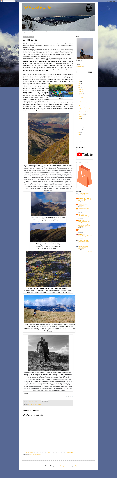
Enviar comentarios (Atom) (35, 454)
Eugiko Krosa (80, 205)
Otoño (46, 403)
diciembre (81, 89)
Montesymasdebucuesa (83, 246)
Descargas (41, 32)
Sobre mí (47, 32)
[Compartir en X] (44, 401)
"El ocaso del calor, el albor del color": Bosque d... (85, 106)
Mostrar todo (90, 251)
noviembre (81, 91)
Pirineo (49, 403)
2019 (79, 134)
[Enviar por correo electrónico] (41, 401)
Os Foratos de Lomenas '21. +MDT (84, 109)
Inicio (49, 452)
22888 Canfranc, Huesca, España (34, 404)
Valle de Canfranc (56, 403)
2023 (79, 84)
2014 (79, 144)
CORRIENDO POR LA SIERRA (84, 198)
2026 (79, 78)
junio (80, 120)
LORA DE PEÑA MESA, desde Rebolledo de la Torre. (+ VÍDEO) (84, 216)
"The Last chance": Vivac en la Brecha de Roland (85, 95)
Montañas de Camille (82, 204)
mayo (80, 122)
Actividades (34, 32)
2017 (79, 138)
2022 (79, 86)
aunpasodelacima (81, 234)
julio (80, 118)
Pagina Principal (26, 32)
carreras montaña (36, 403)
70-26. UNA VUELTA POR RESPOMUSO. (83, 248)
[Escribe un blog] (43, 401)
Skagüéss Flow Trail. (82, 195)
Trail (52, 403)
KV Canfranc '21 (82, 104)
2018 (79, 136)
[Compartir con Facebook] (46, 401)
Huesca (42, 403)
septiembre (81, 114)
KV (44, 403)
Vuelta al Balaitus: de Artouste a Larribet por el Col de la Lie (85, 236)
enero (80, 130)
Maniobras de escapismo (83, 209)
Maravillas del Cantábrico (84, 112)
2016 (79, 140)
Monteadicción (81, 220)
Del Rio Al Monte (36, 8)
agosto (80, 116)
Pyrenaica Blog (81, 230)
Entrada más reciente (28, 452)
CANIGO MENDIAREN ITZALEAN (84, 231)
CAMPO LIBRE (81, 214)
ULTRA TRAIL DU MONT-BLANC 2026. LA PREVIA (84, 200)
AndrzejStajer (63, 466)
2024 (79, 82)
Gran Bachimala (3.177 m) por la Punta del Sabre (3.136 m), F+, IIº (85, 210)
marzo (80, 126)
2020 (79, 132)
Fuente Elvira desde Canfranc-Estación (84, 242)
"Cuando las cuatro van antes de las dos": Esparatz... (85, 98)
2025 (79, 80)
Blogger (76, 466)
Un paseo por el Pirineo (83, 240)
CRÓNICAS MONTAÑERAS (83, 193)
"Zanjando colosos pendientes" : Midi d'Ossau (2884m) (85, 101)
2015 (79, 142)
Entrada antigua (69, 452)
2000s (29, 403)
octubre (81, 93)
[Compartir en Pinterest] (47, 401)
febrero (81, 128)
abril (80, 124)
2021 (31, 403)
